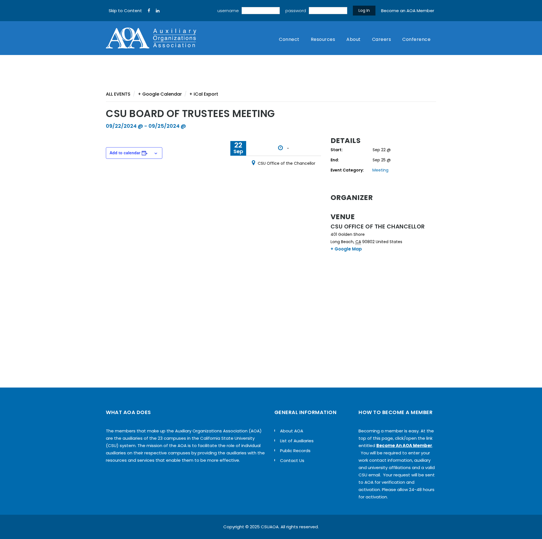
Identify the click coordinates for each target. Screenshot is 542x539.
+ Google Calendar (160, 94)
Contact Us (292, 460)
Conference (416, 39)
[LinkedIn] (157, 10)
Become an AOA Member (407, 11)
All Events (118, 94)
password (295, 11)
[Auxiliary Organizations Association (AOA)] (151, 38)
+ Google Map (346, 249)
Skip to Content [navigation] (125, 11)
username (228, 11)
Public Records (295, 451)
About (353, 39)
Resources (323, 39)
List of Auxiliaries (297, 441)
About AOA (291, 431)
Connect (289, 39)
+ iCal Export (203, 94)
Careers (381, 39)
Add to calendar (125, 152)
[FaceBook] (149, 10)
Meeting (380, 170)
